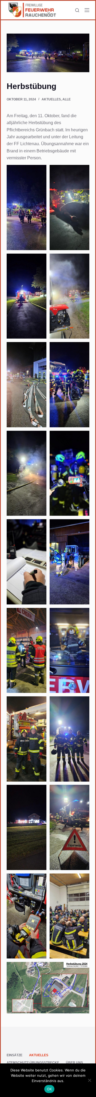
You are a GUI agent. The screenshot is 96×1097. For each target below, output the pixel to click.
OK (49, 1089)
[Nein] (89, 1080)
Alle (66, 99)
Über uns (74, 1063)
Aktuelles (51, 99)
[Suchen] (77, 10)
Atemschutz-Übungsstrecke (33, 1063)
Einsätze (14, 1055)
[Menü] (87, 10)
